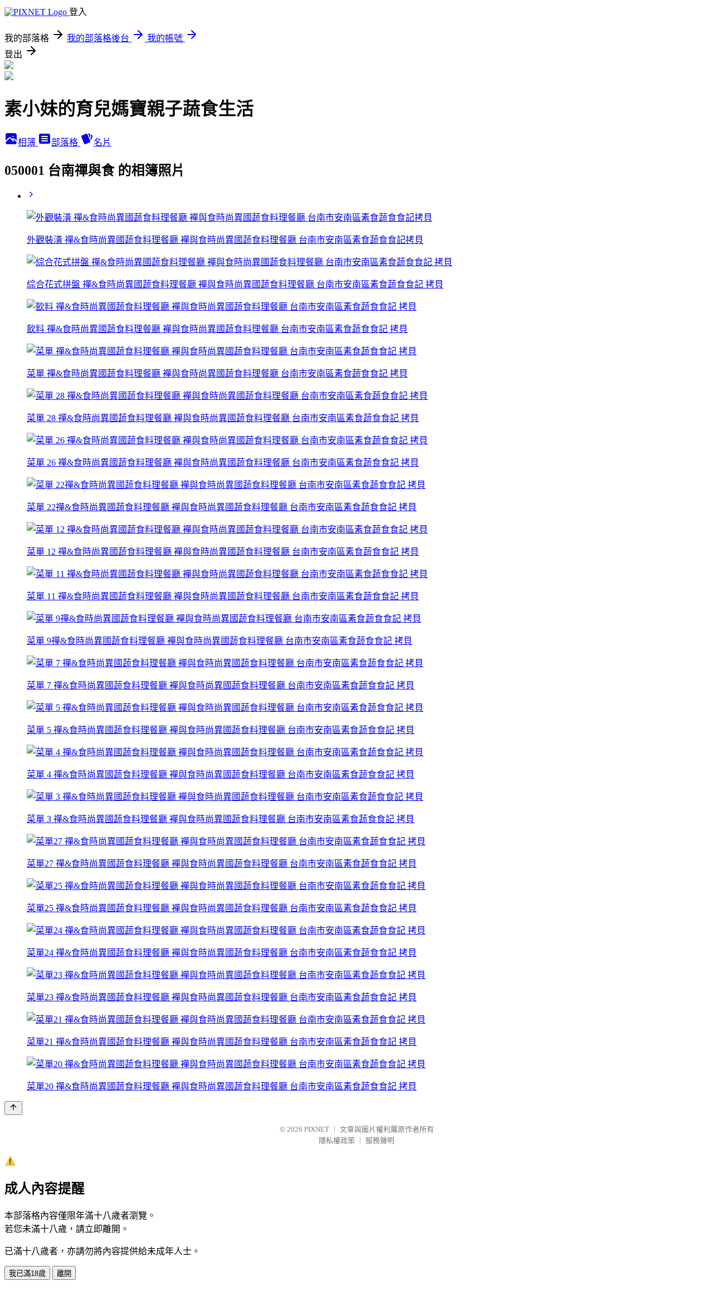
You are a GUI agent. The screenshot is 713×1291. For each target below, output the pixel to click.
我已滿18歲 (27, 1273)
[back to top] (13, 1108)
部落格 (65, 142)
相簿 (28, 142)
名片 (102, 142)
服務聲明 (379, 1140)
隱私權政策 (337, 1140)
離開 (64, 1273)
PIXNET (316, 1129)
